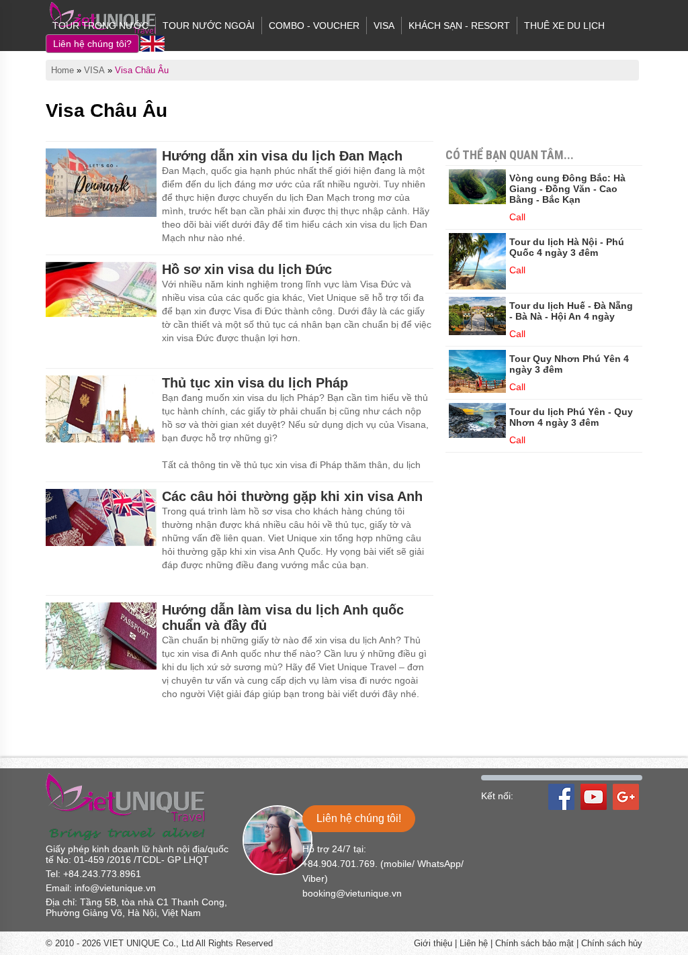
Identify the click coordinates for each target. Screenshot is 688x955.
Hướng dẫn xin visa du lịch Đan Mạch (282, 155)
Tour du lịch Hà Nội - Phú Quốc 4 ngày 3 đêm (566, 247)
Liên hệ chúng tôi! (358, 818)
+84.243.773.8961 (102, 873)
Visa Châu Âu (142, 70)
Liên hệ (474, 943)
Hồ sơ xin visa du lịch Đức (247, 269)
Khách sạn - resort (459, 25)
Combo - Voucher (314, 25)
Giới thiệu (433, 943)
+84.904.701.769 (338, 863)
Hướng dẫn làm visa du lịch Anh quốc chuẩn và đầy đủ (283, 617)
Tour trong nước (100, 25)
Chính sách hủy (611, 943)
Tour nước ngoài (209, 25)
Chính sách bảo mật (534, 943)
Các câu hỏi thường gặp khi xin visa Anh (292, 496)
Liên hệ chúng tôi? (92, 43)
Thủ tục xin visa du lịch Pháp (255, 382)
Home (62, 70)
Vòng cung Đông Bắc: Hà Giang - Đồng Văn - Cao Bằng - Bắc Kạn (567, 189)
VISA (384, 25)
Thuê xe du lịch (564, 25)
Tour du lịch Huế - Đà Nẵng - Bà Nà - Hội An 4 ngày (571, 311)
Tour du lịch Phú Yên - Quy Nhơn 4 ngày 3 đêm (571, 417)
